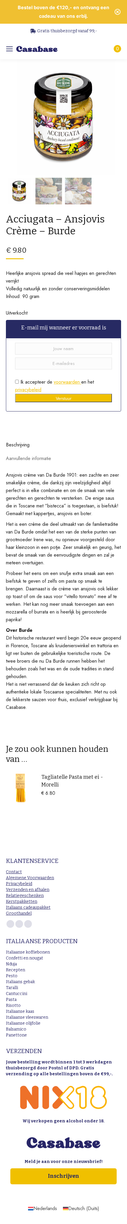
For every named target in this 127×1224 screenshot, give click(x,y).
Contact (14, 871)
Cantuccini (16, 993)
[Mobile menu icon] (9, 48)
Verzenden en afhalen (27, 889)
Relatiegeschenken (25, 895)
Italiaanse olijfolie (23, 1023)
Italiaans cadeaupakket (28, 907)
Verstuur (63, 398)
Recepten (15, 970)
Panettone (16, 1035)
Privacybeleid (19, 883)
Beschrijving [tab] (18, 444)
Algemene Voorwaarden (30, 877)
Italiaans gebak (20, 981)
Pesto (11, 975)
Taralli (12, 987)
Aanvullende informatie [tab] (28, 458)
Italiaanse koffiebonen (28, 952)
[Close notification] (117, 11)
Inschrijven (63, 1176)
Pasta (11, 999)
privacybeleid (28, 389)
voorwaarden (67, 382)
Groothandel (19, 913)
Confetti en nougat (24, 958)
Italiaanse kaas (20, 1011)
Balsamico (16, 1029)
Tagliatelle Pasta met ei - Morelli (72, 781)
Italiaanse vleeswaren (27, 1017)
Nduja (11, 964)
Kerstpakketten (21, 901)
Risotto (13, 1005)
